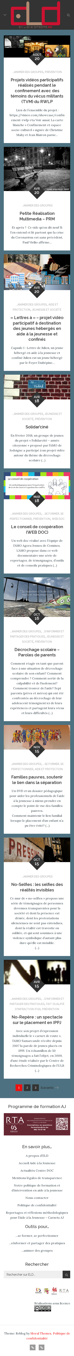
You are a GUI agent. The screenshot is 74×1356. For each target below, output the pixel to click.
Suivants (47, 1088)
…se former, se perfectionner (37, 1236)
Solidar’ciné (37, 426)
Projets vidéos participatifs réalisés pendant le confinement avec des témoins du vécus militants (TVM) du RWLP (37, 90)
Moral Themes (40, 1333)
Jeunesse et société (46, 309)
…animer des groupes (37, 1250)
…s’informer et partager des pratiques (37, 1243)
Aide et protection (49, 769)
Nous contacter (37, 1198)
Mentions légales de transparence (37, 1178)
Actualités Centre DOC (37, 1170)
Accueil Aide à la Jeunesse (37, 1163)
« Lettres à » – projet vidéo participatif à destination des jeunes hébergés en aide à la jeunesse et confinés (37, 328)
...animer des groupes (27, 72)
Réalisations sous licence (52, 1303)
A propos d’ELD (37, 1156)
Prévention (53, 72)
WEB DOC (58, 518)
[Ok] (66, 1274)
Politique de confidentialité (37, 1205)
